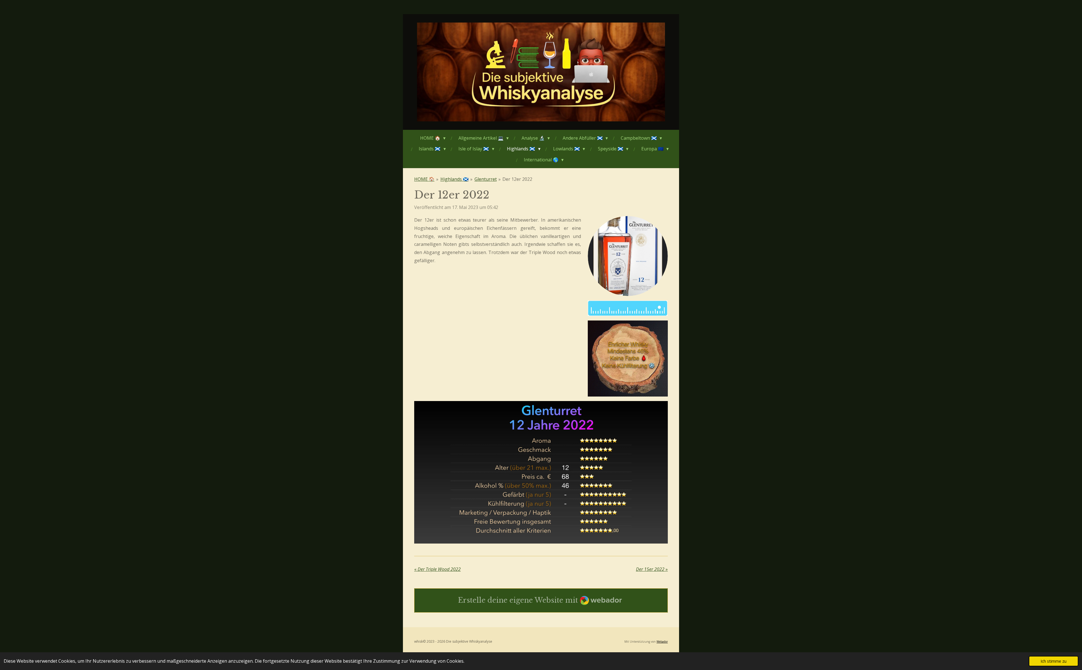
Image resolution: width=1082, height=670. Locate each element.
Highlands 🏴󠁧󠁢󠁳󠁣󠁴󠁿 (454, 179)
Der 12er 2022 (517, 179)
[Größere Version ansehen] (628, 256)
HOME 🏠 (424, 179)
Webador (662, 642)
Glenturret (486, 179)
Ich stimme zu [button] (1054, 661)
